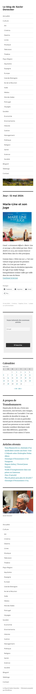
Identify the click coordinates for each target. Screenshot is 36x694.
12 (30, 375)
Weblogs (6, 169)
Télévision (8, 49)
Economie (8, 116)
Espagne (7, 68)
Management (9, 135)
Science (7, 154)
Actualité (6, 16)
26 (30, 381)
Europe (7, 73)
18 (25, 378)
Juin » (20, 388)
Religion (7, 145)
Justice (7, 130)
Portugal (7, 102)
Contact (6, 173)
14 (8, 378)
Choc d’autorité (11, 475)
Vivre (25, 303)
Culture (6, 21)
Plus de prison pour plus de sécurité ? (19, 478)
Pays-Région (7, 59)
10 (21, 375)
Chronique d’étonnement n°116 (17, 459)
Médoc (6, 92)
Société (6, 111)
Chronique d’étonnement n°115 (17, 481)
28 (8, 384)
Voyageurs (9, 461)
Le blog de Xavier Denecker (13, 8)
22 (12, 381)
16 (17, 378)
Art (5, 26)
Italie (6, 88)
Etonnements (9, 121)
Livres (6, 40)
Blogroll (6, 164)
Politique (7, 140)
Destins (7, 35)
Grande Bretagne (10, 78)
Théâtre (7, 54)
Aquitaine (8, 64)
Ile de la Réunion (10, 83)
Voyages (7, 107)
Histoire (7, 126)
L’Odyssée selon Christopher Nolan (18, 453)
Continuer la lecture (10, 278)
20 (4, 381)
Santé (6, 150)
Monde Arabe (9, 97)
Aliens (7, 456)
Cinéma (7, 30)
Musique (7, 45)
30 (17, 384)
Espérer (21, 303)
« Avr (15, 388)
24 (21, 381)
